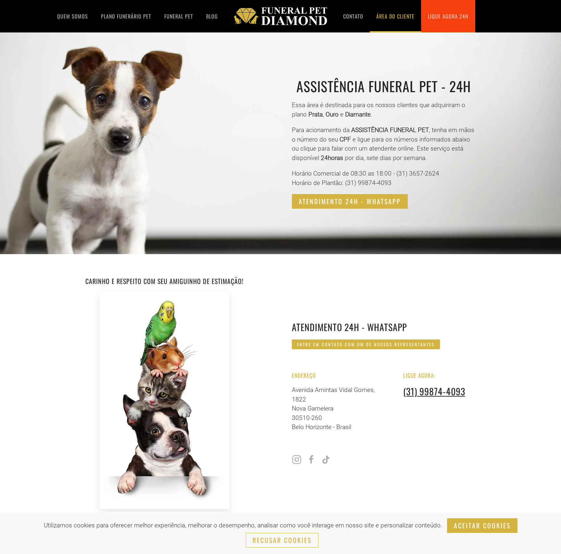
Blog (212, 16)
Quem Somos (72, 16)
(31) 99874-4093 (434, 391)
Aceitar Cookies (482, 525)
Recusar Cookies (282, 540)
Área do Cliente (395, 16)
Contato (353, 16)
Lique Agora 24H (448, 16)
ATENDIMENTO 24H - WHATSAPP (350, 201)
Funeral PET (178, 16)
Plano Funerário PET (126, 16)
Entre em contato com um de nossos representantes (366, 344)
